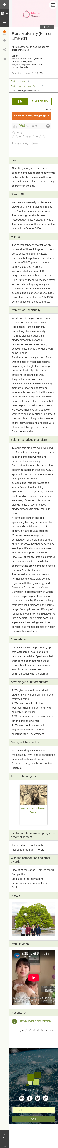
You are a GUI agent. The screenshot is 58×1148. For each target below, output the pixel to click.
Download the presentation (35, 1021)
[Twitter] (37, 1098)
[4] (38, 1030)
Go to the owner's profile (32, 115)
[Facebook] (30, 1098)
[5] (42, 1030)
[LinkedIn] (22, 1098)
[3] (34, 1030)
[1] (26, 1030)
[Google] (45, 1098)
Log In (34, 1119)
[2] (30, 1030)
